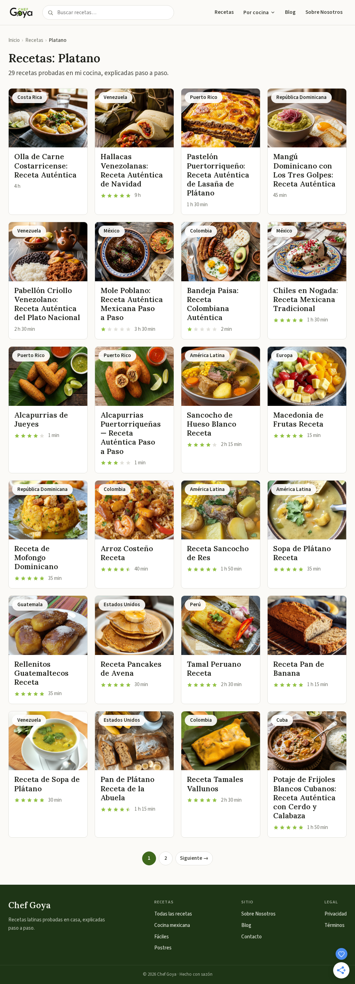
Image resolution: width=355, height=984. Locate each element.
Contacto (251, 936)
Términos (334, 925)
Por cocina (256, 12)
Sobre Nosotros (324, 12)
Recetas (224, 12)
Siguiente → (194, 858)
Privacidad (335, 914)
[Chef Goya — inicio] (21, 12)
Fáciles (161, 936)
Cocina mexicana (172, 925)
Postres (163, 947)
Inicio (14, 40)
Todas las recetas (173, 914)
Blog (290, 12)
